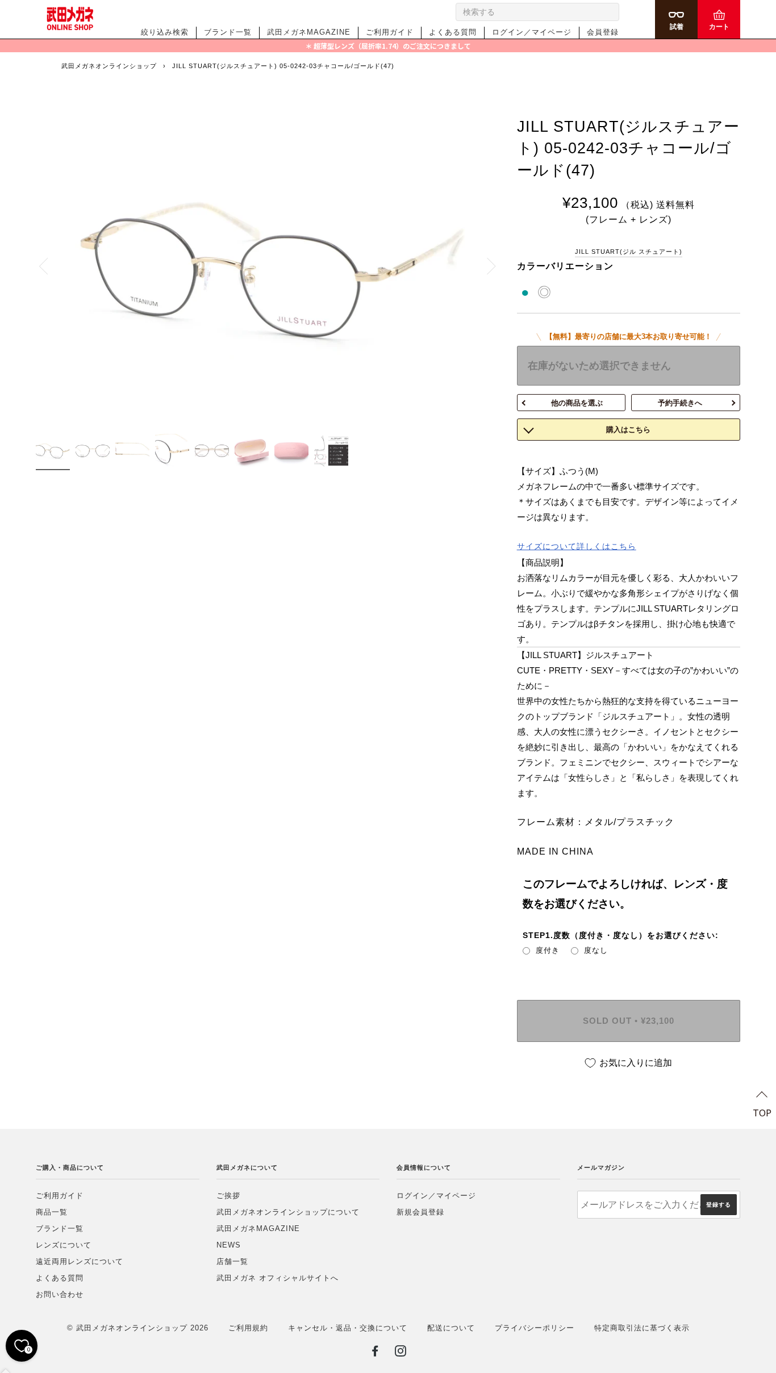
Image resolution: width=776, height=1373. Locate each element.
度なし (596, 950)
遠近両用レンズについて (79, 1261)
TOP (762, 1112)
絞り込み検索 (165, 32)
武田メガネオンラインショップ (109, 65)
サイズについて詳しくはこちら (576, 546)
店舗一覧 (232, 1261)
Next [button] (485, 265)
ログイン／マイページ (531, 32)
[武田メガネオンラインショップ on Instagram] (401, 1353)
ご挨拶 (228, 1195)
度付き (548, 950)
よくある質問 (453, 32)
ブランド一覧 (228, 32)
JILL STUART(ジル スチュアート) (628, 251)
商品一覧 (52, 1212)
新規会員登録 (420, 1212)
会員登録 (603, 32)
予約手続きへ (680, 403)
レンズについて (63, 1245)
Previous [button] (50, 265)
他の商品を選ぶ (577, 403)
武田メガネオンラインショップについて (288, 1212)
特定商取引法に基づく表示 (642, 1328)
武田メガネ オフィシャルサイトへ (277, 1278)
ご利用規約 (248, 1328)
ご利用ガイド (390, 32)
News (228, 1245)
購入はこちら (628, 429)
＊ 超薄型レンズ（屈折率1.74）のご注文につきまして (388, 46)
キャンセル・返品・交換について (347, 1328)
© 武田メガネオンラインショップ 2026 (137, 1328)
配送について (451, 1328)
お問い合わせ (60, 1294)
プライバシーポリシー (534, 1328)
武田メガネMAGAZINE (309, 32)
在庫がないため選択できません (599, 365)
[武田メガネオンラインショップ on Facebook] (375, 1353)
